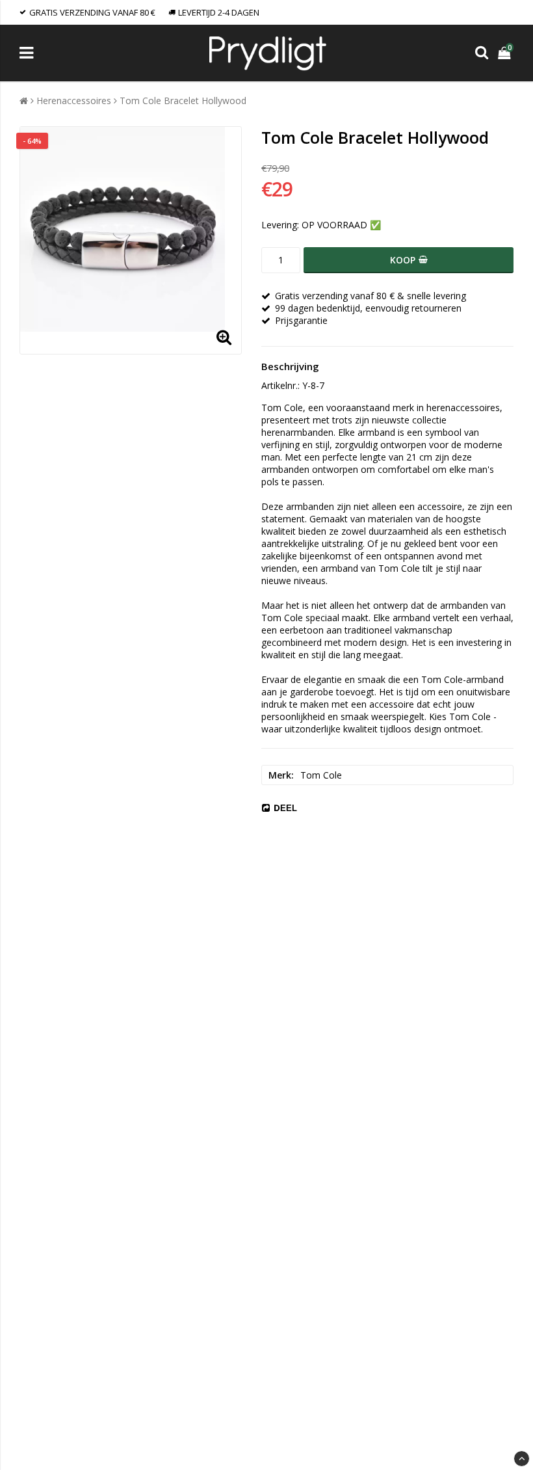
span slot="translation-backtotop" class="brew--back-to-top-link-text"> (522, 1458)
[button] (506, 53)
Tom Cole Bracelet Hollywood (183, 100)
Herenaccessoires (73, 100)
